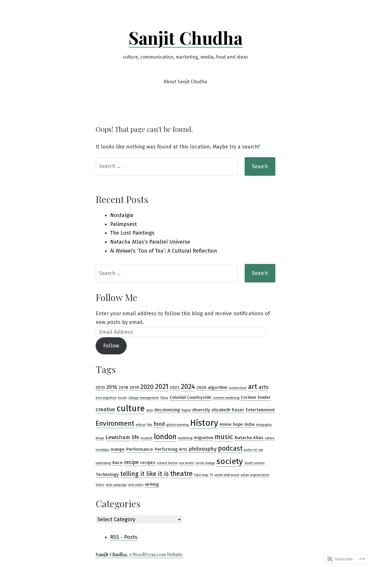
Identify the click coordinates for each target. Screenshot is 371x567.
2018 (123, 387)
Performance (139, 449)
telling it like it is (144, 474)
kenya (100, 438)
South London (254, 463)
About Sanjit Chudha (185, 81)
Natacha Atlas (248, 437)
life (135, 437)
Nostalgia (121, 215)
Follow (111, 346)
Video (100, 485)
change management (143, 398)
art (252, 387)
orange (117, 449)
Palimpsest (123, 224)
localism (146, 438)
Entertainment (260, 409)
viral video (135, 485)
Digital (186, 410)
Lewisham (118, 437)
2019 (134, 387)
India (249, 424)
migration (203, 437)
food (159, 424)
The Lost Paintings (132, 233)
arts (264, 387)
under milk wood (226, 475)
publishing (103, 463)
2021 (161, 387)
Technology (107, 474)
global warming (177, 425)
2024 (188, 387)
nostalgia (102, 450)
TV (211, 475)
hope (238, 424)
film (149, 425)
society (230, 461)
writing (152, 484)
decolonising (167, 409)
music (224, 437)
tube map (201, 475)
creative (105, 409)
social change (205, 463)
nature (269, 438)
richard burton (167, 463)
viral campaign (116, 485)
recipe (131, 462)
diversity (201, 409)
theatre (181, 474)
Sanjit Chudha (186, 37)
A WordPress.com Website (156, 554)
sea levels (186, 463)
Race (117, 462)
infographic (264, 425)
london (165, 436)
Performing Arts (170, 449)
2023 (174, 387)
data (149, 410)
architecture (238, 388)
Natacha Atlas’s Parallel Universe (150, 242)
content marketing (226, 398)
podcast (230, 448)
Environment (115, 423)
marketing (185, 438)
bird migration (106, 398)
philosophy (203, 449)
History (204, 423)
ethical (141, 425)
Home (225, 424)
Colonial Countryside (190, 397)
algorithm (218, 387)
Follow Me (116, 297)
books (122, 398)
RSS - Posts (123, 537)
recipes (147, 462)
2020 (147, 387)
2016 (111, 387)
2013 (100, 387)
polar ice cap (253, 450)
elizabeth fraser (228, 409)
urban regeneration (255, 475)
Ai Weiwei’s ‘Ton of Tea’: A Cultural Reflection (163, 251)
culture (131, 408)
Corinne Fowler (256, 397)
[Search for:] (166, 166)
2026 (201, 387)
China (164, 398)
